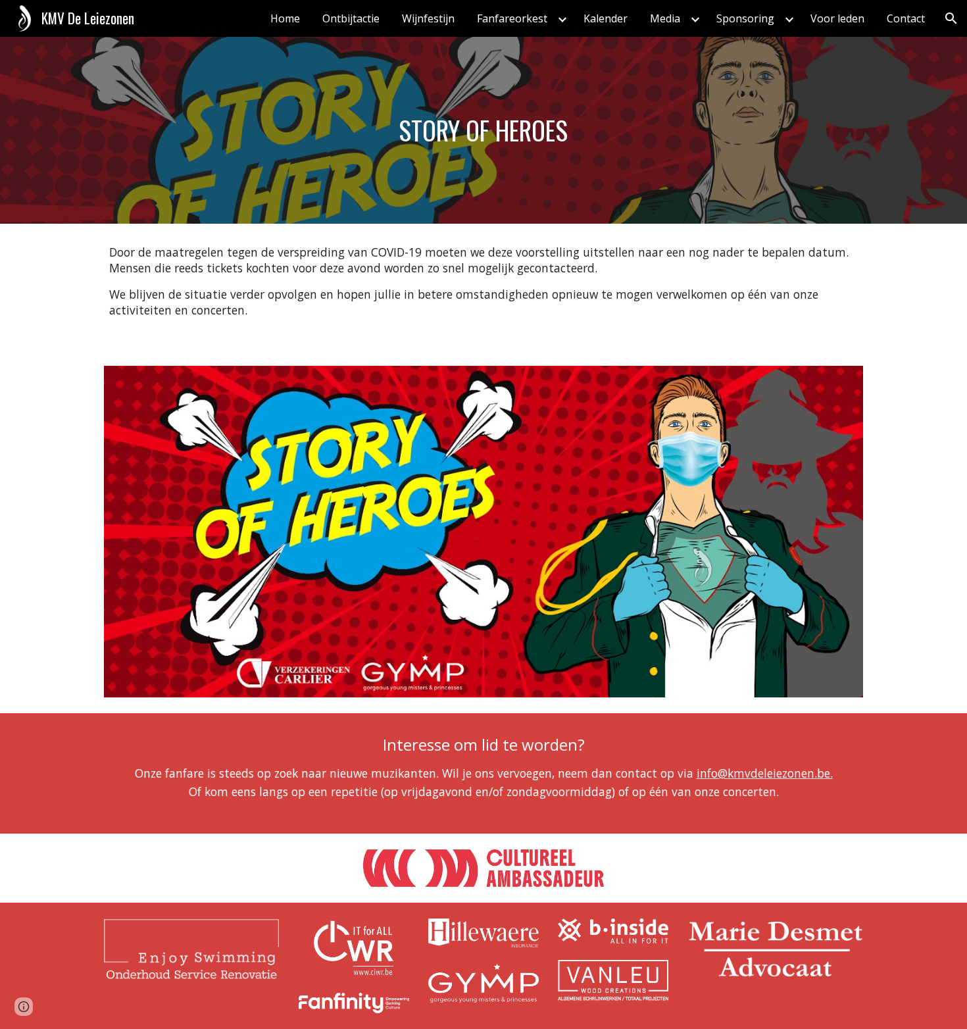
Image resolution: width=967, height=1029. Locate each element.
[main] (483, 130)
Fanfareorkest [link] (512, 18)
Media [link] (665, 18)
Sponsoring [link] (745, 18)
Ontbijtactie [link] (351, 18)
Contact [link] (906, 18)
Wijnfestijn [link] (428, 18)
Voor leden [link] (837, 18)
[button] (951, 18)
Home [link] (285, 18)
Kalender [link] (605, 18)
